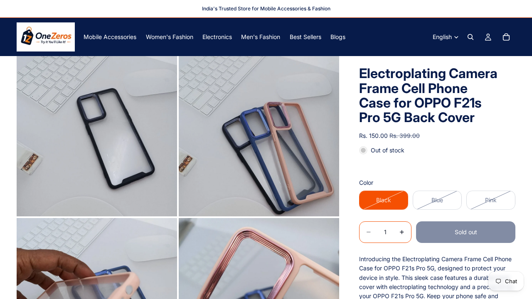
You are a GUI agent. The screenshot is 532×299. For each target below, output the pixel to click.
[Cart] (506, 37)
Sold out (466, 231)
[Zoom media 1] (97, 136)
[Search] (470, 37)
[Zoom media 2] (259, 136)
